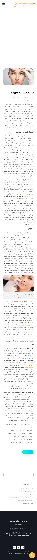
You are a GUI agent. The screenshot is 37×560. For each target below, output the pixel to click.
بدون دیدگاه (7, 98)
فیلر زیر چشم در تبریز (27, 488)
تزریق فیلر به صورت (22, 93)
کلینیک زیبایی (29, 367)
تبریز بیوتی (15, 98)
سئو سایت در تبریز (15, 553)
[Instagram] (14, 547)
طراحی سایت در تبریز (11, 552)
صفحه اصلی (29, 15)
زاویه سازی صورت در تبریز (26, 491)
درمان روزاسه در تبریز (28, 494)
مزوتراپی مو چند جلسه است (26, 500)
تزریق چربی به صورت (24, 325)
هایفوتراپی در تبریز (28, 503)
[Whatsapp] (22, 547)
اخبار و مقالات (27, 100)
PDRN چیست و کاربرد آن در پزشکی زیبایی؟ (21, 497)
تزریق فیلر (27, 196)
